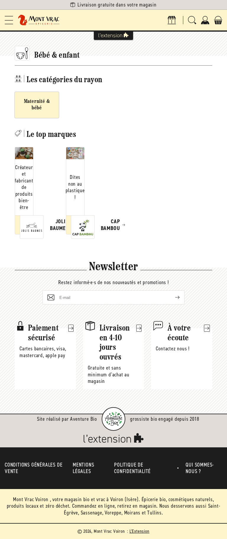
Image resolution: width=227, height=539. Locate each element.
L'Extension (139, 531)
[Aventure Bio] (113, 419)
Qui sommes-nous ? (200, 468)
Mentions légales (83, 468)
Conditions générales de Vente (33, 468)
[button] (9, 20)
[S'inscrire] (173, 297)
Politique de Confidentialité (132, 468)
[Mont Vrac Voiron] (39, 20)
